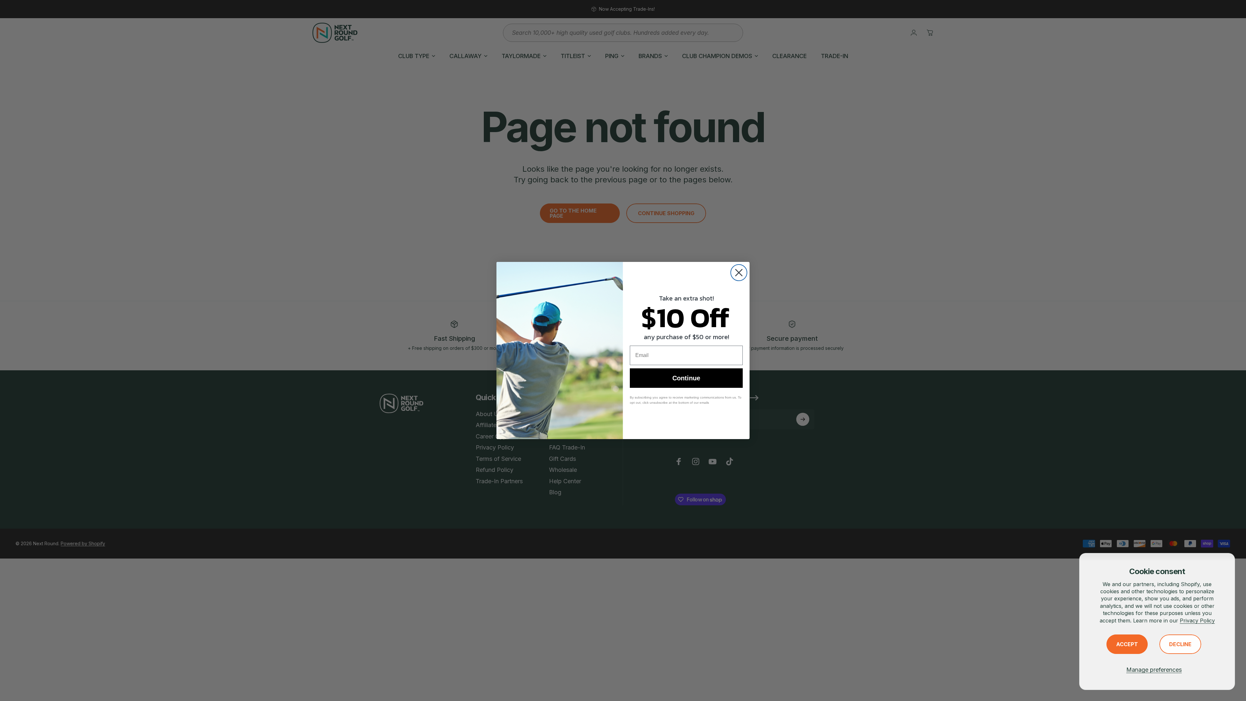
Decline (1180, 644)
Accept (1127, 644)
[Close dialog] (739, 272)
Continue (686, 378)
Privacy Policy (1197, 620)
